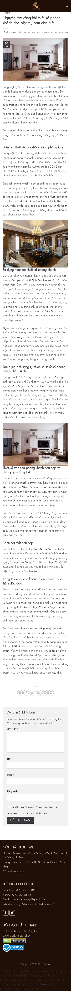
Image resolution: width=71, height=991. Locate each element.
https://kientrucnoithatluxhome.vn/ (34, 904)
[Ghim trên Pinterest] (45, 692)
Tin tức (6, 13)
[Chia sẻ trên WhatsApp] (20, 692)
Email (10, 774)
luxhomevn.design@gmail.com (28, 899)
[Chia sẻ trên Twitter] (32, 692)
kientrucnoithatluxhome (54, 32)
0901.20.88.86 (21, 894)
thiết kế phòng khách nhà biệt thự (46, 87)
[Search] (67, 6)
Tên (10, 758)
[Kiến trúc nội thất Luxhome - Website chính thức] (35, 6)
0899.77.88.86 (25, 890)
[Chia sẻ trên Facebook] (26, 692)
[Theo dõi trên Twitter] (12, 913)
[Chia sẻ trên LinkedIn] (51, 692)
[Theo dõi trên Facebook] (6, 913)
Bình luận (12, 728)
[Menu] (5, 6)
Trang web (12, 790)
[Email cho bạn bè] (39, 692)
